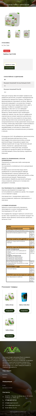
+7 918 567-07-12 (10, 400)
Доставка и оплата (7, 387)
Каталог (16, 4)
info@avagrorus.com (11, 403)
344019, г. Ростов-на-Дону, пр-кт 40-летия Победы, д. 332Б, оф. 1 (19, 396)
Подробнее (9, 310)
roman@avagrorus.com (12, 405)
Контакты (5, 374)
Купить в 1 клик (10, 64)
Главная (9, 4)
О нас (4, 385)
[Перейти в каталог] (5, 61)
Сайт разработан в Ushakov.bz (18, 411)
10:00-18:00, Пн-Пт (11, 408)
